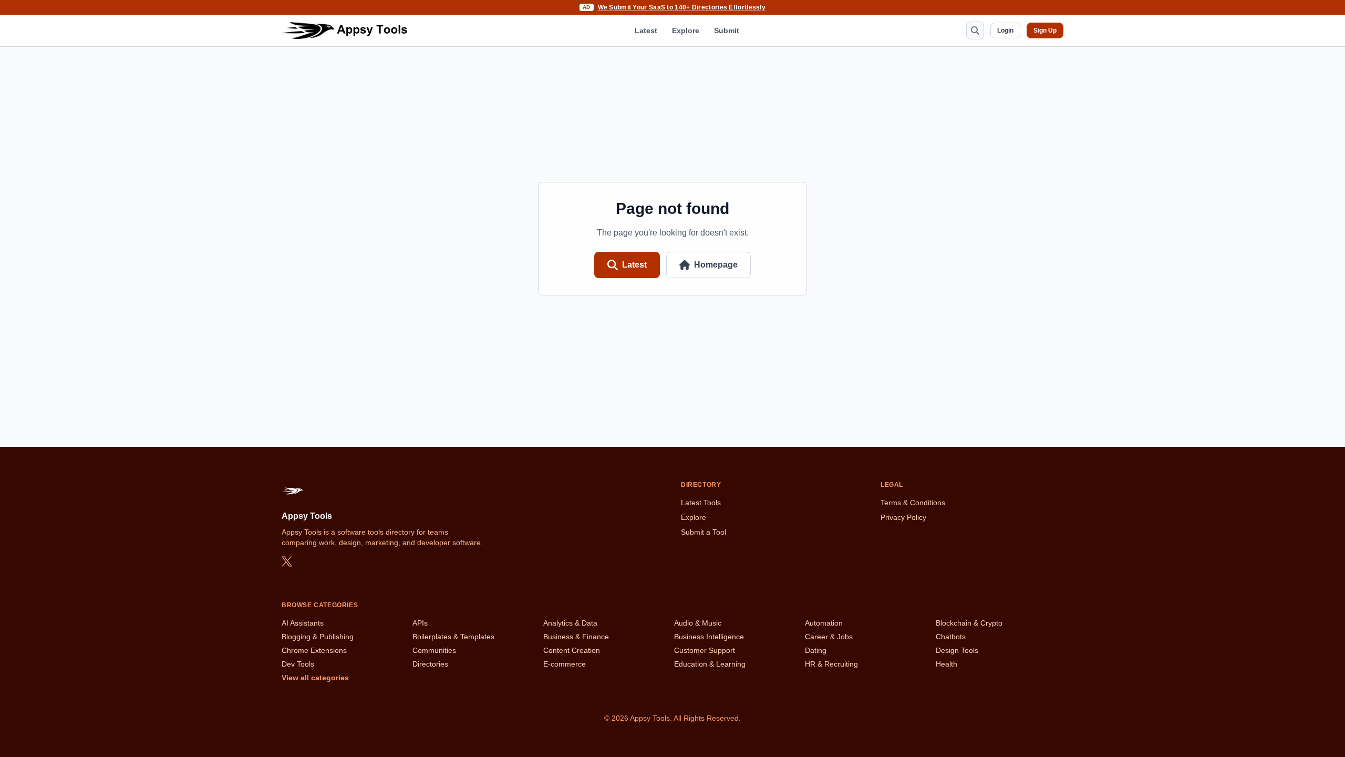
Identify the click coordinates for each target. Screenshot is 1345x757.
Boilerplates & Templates (453, 636)
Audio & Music (697, 623)
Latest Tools (701, 502)
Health (946, 664)
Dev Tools (298, 664)
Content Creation (571, 650)
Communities (434, 650)
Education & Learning (710, 664)
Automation (824, 623)
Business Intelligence (709, 636)
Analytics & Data (570, 623)
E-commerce (564, 664)
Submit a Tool (703, 532)
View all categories (315, 677)
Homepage (716, 264)
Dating (815, 650)
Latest (646, 30)
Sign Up (1045, 30)
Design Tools (957, 650)
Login (1005, 30)
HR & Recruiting (831, 664)
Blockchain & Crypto (969, 623)
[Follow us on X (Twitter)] (287, 561)
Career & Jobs (829, 636)
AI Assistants (303, 623)
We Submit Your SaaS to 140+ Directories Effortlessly (682, 7)
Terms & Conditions (913, 502)
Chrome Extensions (314, 650)
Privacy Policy (903, 517)
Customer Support (704, 650)
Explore (685, 30)
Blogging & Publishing (318, 636)
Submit (726, 30)
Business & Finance (576, 636)
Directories (430, 664)
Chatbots (951, 636)
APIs (420, 623)
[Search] (975, 30)
